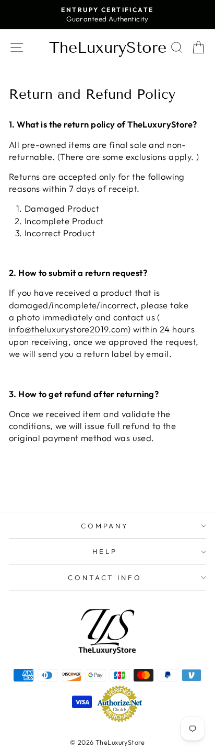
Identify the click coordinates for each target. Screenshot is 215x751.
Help (104, 551)
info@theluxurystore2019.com (68, 328)
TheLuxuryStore (107, 47)
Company (105, 526)
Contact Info (105, 577)
